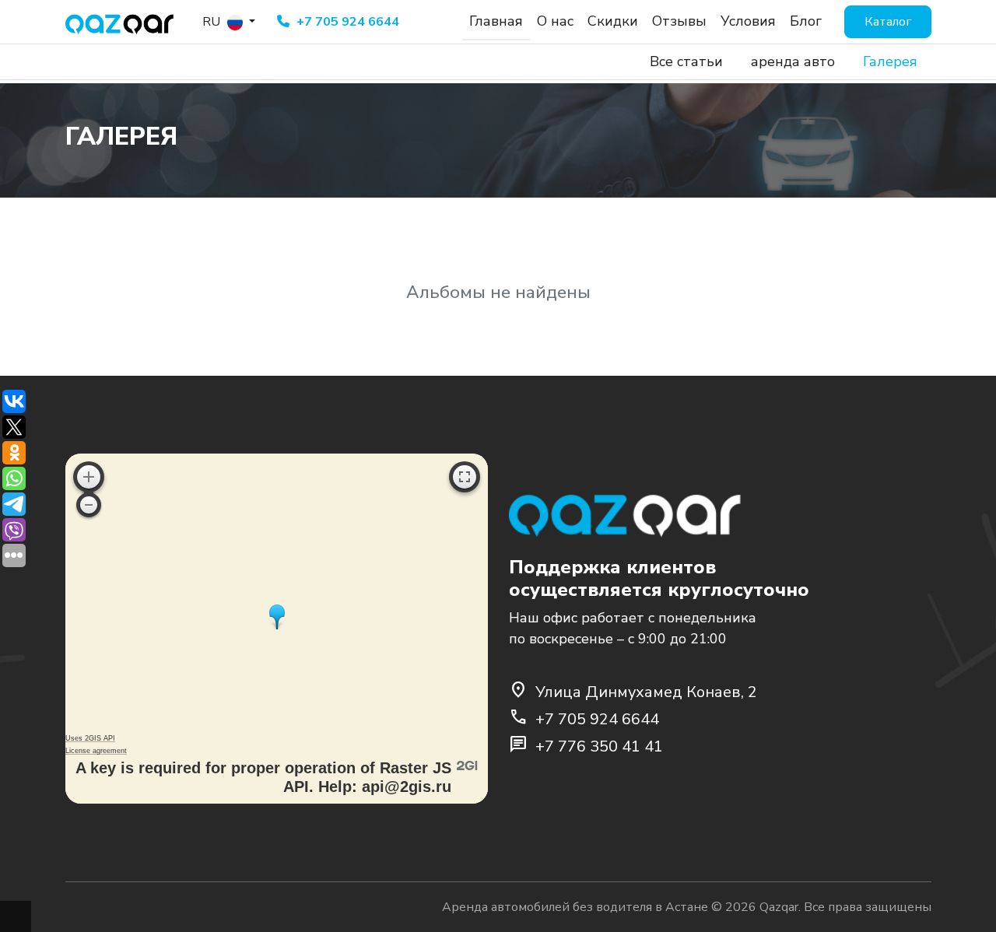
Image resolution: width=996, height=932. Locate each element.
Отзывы (679, 21)
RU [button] (212, 21)
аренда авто (793, 61)
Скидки (612, 21)
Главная (496, 21)
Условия (748, 21)
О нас (555, 21)
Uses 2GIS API (90, 738)
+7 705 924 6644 (346, 21)
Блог (806, 21)
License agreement (96, 751)
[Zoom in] (88, 476)
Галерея (890, 61)
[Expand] (464, 477)
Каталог (887, 21)
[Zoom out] (88, 504)
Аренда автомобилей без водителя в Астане (575, 907)
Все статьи (686, 61)
